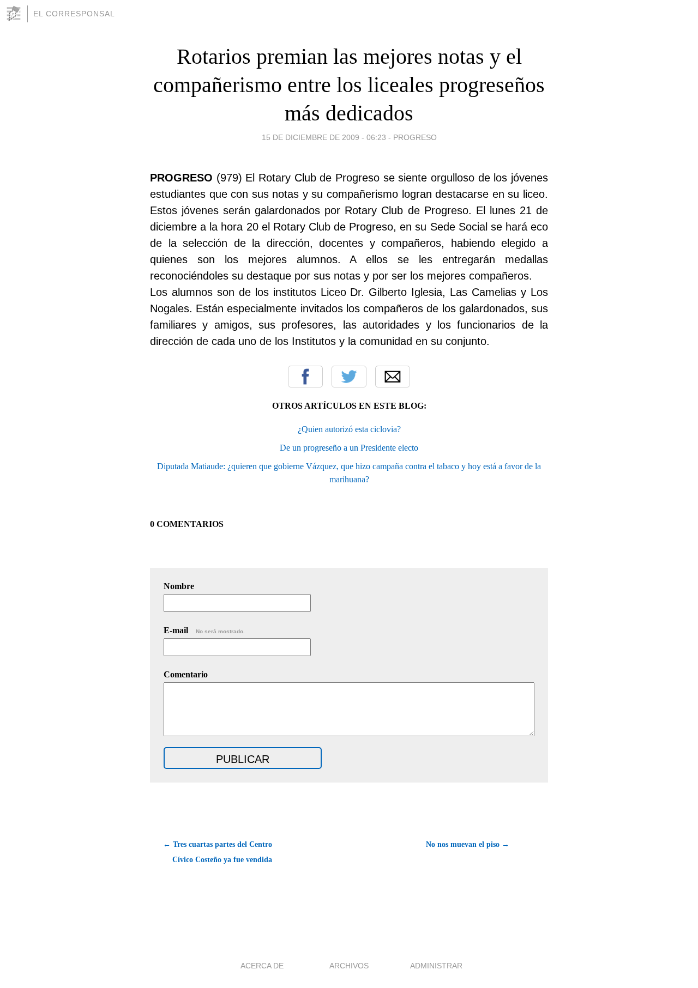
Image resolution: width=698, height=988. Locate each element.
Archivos (349, 965)
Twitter (349, 376)
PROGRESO (415, 137)
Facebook (305, 376)
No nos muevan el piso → (467, 844)
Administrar (436, 965)
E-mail (204, 630)
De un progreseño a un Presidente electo (349, 447)
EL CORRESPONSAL (74, 13)
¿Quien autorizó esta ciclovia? (349, 429)
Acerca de (262, 965)
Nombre (179, 586)
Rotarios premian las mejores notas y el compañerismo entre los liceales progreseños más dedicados (349, 84)
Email (392, 376)
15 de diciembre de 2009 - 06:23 (324, 137)
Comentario (186, 674)
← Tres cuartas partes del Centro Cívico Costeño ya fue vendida (217, 852)
